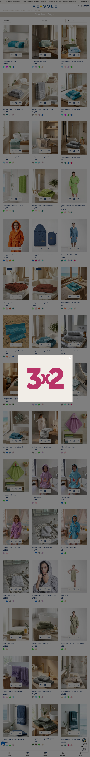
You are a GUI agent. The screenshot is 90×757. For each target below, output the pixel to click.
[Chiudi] (70, 358)
